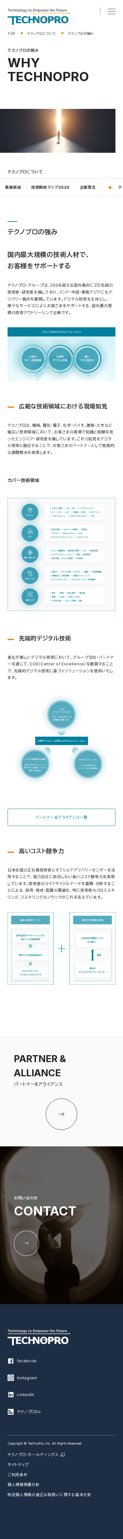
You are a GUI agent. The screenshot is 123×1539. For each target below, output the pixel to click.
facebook (27, 1360)
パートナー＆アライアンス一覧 (61, 817)
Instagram (27, 1378)
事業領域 (13, 187)
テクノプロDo (29, 1411)
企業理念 (88, 187)
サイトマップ (18, 1464)
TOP (11, 33)
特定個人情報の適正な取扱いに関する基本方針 (49, 1494)
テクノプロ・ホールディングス (33, 1454)
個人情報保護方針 (24, 1484)
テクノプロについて (41, 33)
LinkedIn (26, 1394)
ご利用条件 (18, 1474)
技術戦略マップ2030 (50, 187)
